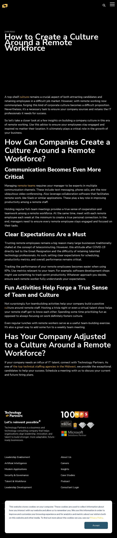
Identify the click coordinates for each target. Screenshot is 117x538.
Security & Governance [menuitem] (17, 475)
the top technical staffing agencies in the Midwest (44, 366)
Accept (96, 525)
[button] (112, 4)
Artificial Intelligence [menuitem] (16, 463)
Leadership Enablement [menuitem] (17, 457)
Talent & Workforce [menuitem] (15, 481)
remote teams (26, 185)
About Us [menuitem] (66, 457)
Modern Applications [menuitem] (16, 469)
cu (6, 308)
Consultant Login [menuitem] (70, 487)
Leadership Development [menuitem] (18, 487)
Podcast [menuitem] (65, 481)
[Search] (104, 5)
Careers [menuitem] (65, 463)
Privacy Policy (96, 517)
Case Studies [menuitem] (68, 475)
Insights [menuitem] (65, 469)
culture (24, 97)
